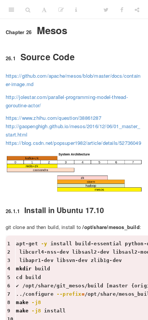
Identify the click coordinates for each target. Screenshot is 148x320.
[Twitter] (106, 9)
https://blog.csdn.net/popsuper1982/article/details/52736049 (73, 142)
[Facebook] (122, 9)
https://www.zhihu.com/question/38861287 (53, 117)
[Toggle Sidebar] (11, 9)
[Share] (137, 9)
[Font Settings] (44, 9)
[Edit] (61, 9)
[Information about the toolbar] (76, 9)
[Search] (28, 9)
